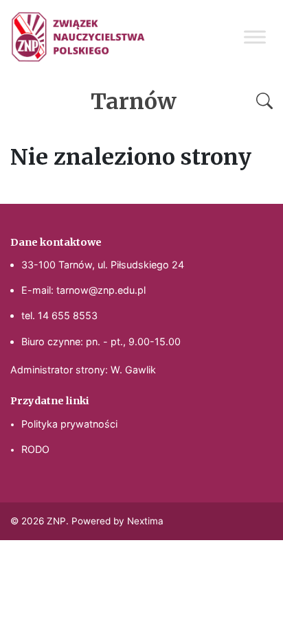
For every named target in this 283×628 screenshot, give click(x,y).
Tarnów (134, 101)
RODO (35, 449)
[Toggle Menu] (255, 36)
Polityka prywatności (69, 424)
